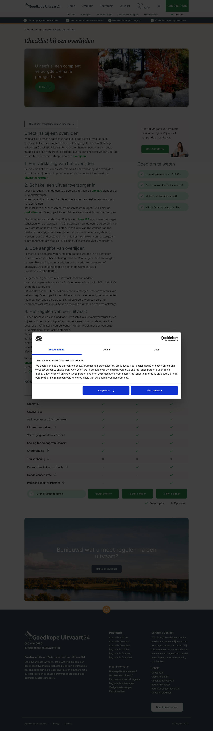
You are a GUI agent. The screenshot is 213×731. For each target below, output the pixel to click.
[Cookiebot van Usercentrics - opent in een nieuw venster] (163, 338)
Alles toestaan (154, 390)
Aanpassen (104, 390)
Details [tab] (107, 349)
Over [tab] (156, 349)
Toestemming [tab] (56, 349)
